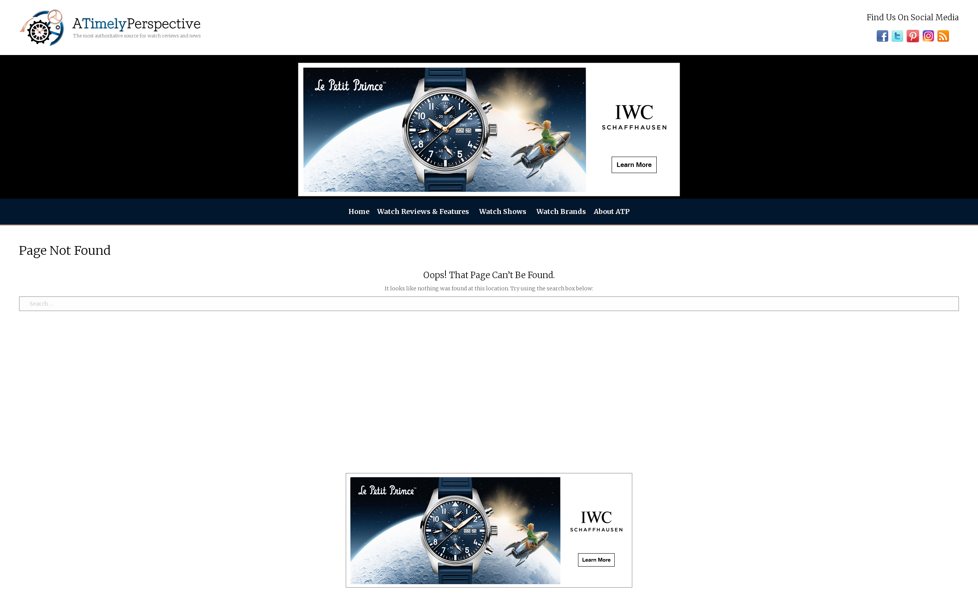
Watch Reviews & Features (423, 211)
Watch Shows (502, 211)
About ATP (612, 211)
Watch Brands (561, 211)
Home (358, 211)
